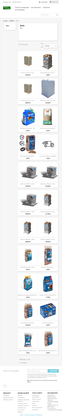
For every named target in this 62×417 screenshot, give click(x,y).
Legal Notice (21, 397)
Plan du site (21, 410)
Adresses (34, 405)
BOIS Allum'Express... (48, 323)
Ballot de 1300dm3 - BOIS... (27, 184)
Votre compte (37, 393)
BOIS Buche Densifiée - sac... (28, 128)
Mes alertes (35, 409)
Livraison (20, 395)
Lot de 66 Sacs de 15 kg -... (28, 100)
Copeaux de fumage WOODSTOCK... (28, 295)
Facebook (5, 386)
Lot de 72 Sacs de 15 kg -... (28, 72)
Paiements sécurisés (23, 405)
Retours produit (36, 399)
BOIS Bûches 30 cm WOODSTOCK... (48, 350)
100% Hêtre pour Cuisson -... (48, 72)
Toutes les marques (22, 7)
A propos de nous (22, 403)
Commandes (35, 401)
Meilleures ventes (8, 399)
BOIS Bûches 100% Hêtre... (28, 267)
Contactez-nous (22, 407)
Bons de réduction (37, 407)
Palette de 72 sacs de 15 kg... (48, 100)
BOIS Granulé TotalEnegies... (48, 128)
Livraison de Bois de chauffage (48, 156)
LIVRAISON (46, 7)
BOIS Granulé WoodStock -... (28, 156)
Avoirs (34, 403)
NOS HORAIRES (20, 10)
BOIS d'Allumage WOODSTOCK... (28, 350)
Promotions (6, 395)
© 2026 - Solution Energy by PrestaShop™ (31, 415)
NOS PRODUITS (36, 7)
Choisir (51, 46)
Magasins (20, 412)
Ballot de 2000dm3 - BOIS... (48, 211)
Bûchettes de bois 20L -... (48, 267)
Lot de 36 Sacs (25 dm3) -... (28, 323)
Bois (7, 26)
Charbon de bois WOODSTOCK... (48, 295)
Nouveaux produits (8, 397)
